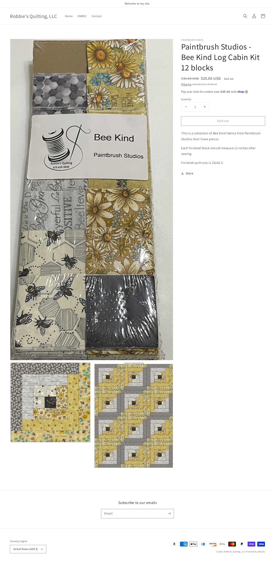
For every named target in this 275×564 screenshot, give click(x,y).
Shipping (186, 84)
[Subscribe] (169, 513)
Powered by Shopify (255, 551)
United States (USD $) (25, 549)
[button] (245, 16)
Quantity (186, 99)
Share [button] (189, 173)
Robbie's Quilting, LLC (234, 551)
